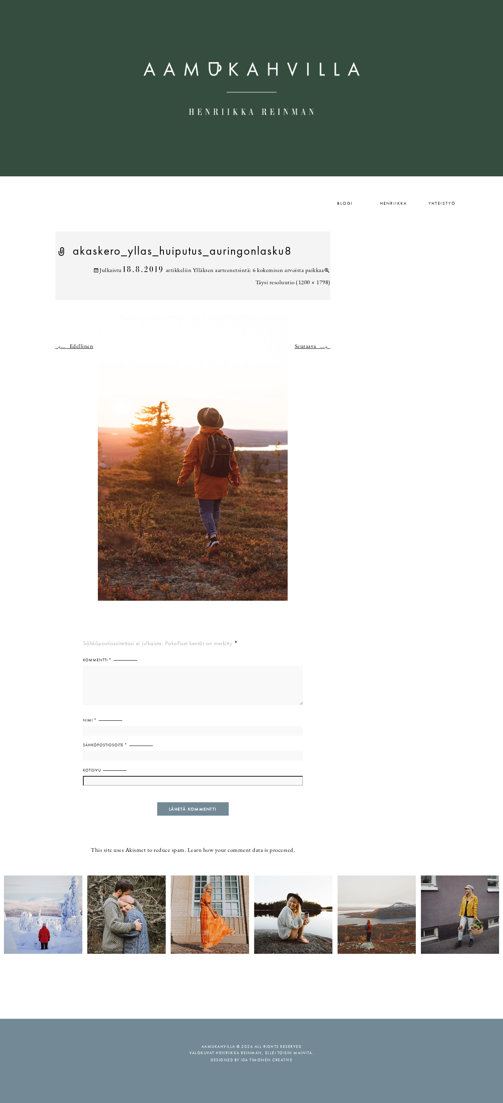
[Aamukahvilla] (251, 88)
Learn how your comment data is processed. (241, 850)
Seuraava (312, 347)
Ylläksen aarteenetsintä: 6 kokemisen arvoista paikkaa (258, 271)
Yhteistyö (442, 203)
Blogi (345, 203)
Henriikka (393, 203)
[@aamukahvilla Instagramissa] (251, 914)
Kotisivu (92, 770)
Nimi (90, 720)
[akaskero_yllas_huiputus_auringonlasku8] (193, 463)
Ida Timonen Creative (266, 1059)
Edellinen (74, 347)
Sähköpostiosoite (105, 745)
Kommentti (97, 660)
